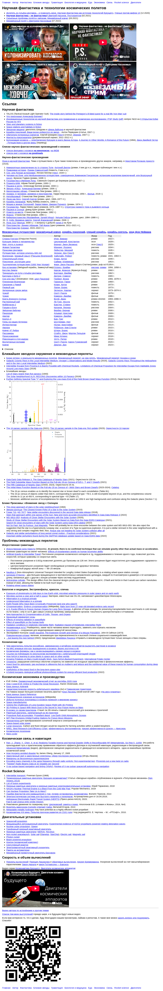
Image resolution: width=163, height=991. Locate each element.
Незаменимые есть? (16, 627)
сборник (77, 135)
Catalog (115, 487)
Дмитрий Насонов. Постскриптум (43, 15)
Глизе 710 (11, 512)
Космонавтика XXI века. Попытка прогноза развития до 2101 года (39, 812)
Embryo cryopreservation (36, 606)
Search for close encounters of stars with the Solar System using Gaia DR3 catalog (45, 522)
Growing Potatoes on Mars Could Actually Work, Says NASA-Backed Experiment (44, 659)
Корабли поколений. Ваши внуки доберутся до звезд (32, 132)
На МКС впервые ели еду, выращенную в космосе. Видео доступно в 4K (42, 648)
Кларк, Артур (60, 259)
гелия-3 (59, 222)
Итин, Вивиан (60, 238)
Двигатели (136, 2)
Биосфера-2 (12, 630)
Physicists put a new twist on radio (112, 761)
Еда (90, 2)
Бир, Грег (58, 319)
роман (103, 267)
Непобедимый (13, 196)
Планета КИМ (13, 183)
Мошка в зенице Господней (20, 204)
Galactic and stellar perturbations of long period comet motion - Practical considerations (47, 533)
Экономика (99, 2)
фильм (90, 194)
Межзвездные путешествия (18, 232)
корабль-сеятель (117, 232)
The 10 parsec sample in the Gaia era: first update (74, 428)
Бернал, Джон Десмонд (65, 244)
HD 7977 (21, 512)
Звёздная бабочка (11, 310)
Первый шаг (8, 287)
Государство (12, 207)
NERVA (41, 831)
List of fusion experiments (18, 783)
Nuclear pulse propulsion (18, 826)
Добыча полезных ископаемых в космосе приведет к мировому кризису (42, 699)
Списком (9, 349)
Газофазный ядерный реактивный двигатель (28, 829)
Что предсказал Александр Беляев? (24, 116)
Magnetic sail (79, 834)
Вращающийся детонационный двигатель (27, 824)
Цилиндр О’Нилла (15, 575)
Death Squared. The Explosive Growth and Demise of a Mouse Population (64, 632)
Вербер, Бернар (62, 310)
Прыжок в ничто (14, 186)
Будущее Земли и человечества (18, 241)
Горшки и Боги (9, 307)
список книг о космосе (24, 153)
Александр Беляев (31, 188)
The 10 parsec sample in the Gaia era (24, 428)
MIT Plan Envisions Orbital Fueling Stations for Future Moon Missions (39, 718)
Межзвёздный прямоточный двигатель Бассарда (30, 852)
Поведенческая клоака (17, 635)
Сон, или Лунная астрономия (20, 173)
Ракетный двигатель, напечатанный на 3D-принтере (32, 713)
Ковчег (5, 345)
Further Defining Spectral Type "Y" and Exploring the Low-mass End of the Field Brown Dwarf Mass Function (58, 379)
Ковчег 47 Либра (10, 330)
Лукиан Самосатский (37, 170)
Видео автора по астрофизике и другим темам (25, 910)
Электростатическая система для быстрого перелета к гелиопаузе (39, 796)
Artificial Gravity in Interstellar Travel (23, 554)
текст (60, 135)
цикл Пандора (41, 279)
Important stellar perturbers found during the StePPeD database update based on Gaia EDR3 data (53, 536)
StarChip (54, 834)
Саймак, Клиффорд (64, 261)
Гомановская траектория (78, 689)
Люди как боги (13, 199)
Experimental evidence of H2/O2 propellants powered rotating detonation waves (87, 824)
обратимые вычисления (64, 862)
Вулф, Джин (60, 299)
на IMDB (55, 150)
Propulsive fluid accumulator (19, 715)
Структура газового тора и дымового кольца (87, 207)
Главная (6, 2)
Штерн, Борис (61, 330)
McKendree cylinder (15, 580)
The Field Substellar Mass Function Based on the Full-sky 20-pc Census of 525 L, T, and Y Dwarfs (53, 482)
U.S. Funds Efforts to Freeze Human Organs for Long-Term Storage (38, 609)
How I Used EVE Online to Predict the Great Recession (32, 684)
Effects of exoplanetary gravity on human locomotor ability (75, 551)
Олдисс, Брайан (62, 267)
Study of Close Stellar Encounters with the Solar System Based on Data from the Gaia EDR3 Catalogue (55, 520)
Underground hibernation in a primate (24, 601)
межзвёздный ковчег (48, 232)
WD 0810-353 (13, 517)
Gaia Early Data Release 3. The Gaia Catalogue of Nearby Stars (37, 479)
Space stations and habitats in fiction (23, 127)
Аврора (6, 327)
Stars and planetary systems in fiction (24, 124)
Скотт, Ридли (60, 293)
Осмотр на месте (14, 212)
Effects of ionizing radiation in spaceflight (25, 619)
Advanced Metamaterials (18, 748)
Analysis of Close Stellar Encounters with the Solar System (49, 517)
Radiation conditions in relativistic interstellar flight (30, 625)
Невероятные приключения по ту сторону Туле (29, 167)
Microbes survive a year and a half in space (27, 596)
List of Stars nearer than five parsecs (23, 374)
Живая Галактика (11, 247)
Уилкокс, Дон (60, 253)
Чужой (5, 293)
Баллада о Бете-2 (11, 276)
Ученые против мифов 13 (127, 13)
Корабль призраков (15, 201)
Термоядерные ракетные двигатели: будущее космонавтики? (37, 778)
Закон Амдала (29, 864)
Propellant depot (42, 715)
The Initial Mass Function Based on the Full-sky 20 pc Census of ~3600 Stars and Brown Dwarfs (52, 487)
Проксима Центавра (12, 250)
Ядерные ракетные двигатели (21, 831)
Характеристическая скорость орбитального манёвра (33, 689)
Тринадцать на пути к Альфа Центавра (21, 273)
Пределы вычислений (17, 862)
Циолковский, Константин (66, 241)
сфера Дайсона (55, 129)
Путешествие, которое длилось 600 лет (22, 253)
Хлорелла (11, 661)
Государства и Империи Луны (21, 180)
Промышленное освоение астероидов (25, 697)
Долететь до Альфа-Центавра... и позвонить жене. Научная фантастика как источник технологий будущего (59, 13)
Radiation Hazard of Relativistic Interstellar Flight (78, 625)
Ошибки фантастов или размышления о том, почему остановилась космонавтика (47, 794)
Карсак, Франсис (62, 270)
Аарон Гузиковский (77, 342)
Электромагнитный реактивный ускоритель (27, 847)
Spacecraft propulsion (16, 821)
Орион (34, 826)
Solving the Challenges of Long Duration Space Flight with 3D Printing (39, 705)
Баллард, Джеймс (63, 273)
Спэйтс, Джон (60, 333)
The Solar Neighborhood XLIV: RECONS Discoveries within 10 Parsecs (40, 376)
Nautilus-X (11, 572)
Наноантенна (13, 720)
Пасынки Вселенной (42, 256)
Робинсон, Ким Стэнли (65, 327)
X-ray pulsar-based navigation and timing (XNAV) (29, 766)
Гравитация (57, 2)
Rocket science (121, 2)
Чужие (5, 296)
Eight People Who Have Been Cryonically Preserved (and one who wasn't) (41, 604)
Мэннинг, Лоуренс (63, 247)
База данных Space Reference (21, 694)
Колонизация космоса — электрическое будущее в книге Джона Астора (42, 140)
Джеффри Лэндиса (65, 638)
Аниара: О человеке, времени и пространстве (29, 194)
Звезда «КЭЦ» (13, 188)
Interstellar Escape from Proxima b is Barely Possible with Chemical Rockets (42, 366)
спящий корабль (96, 232)
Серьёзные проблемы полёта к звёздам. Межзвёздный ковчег (37, 18)
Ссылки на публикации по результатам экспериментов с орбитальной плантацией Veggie (50, 654)
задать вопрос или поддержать (133, 918)
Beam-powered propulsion (18, 839)
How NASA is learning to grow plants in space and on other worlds (37, 656)
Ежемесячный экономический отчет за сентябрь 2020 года (48, 681)
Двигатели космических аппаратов (58, 868)
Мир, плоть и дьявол (12, 244)
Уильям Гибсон (62, 217)
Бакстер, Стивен (62, 304)
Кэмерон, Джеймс (62, 296)
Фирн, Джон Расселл (64, 264)
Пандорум (7, 313)
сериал (25, 228)
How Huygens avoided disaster (21, 753)
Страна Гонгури (10, 238)
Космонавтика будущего (28, 868)
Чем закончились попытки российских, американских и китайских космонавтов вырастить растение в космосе (61, 646)
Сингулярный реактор (17, 845)
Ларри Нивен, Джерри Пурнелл (50, 204)
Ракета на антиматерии (17, 850)
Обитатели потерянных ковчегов (22, 135)
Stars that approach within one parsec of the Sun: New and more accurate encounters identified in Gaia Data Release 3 (63, 515)
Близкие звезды (41, 2)
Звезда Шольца (14, 509)
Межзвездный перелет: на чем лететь (77, 358)
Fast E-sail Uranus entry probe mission (24, 801)
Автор (15, 2)
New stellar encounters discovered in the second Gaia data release (59, 512)
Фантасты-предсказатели (19, 137)
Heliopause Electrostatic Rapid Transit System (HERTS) (33, 799)
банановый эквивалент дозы (20, 617)
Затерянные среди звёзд (14, 290)
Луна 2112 (11, 222)
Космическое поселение (18, 731)
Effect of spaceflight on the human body (25, 622)
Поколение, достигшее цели (16, 261)
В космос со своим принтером (21, 710)
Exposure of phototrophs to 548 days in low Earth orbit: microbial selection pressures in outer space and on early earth (62, 593)
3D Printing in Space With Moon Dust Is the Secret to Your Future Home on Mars (44, 707)
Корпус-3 (6, 319)
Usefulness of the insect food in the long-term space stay (33, 669)
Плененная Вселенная (13, 281)
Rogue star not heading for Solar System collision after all (77, 530)
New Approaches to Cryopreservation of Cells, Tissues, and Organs (38, 614)
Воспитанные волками (13, 342)
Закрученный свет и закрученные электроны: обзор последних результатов (44, 756)
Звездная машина (15, 129)
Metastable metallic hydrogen (20, 809)
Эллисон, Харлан (62, 290)
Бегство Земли (9, 270)
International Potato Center (97, 659)
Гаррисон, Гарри (62, 281)
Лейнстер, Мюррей (63, 250)
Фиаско (10, 215)
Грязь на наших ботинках (14, 322)
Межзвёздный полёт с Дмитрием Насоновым (28, 21)
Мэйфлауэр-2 (9, 304)
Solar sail (35, 834)
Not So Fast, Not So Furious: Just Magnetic (27, 525)
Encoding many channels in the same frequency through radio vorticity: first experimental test (50, 761)
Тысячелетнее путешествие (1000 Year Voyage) (25, 264)
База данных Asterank (17, 686)
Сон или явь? (9, 279)
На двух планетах (111, 691)
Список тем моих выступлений (17, 914)
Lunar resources (14, 726)
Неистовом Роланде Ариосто (139, 161)
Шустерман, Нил (62, 322)
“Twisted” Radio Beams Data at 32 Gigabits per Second (32, 764)
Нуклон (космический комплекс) (22, 842)
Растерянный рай (11, 302)
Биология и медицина (75, 2)
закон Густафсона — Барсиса (53, 864)
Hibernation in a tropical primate (21, 598)
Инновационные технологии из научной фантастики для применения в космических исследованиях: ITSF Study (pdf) (64, 119)
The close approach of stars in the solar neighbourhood (32, 507)
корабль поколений (73, 232)
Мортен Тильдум (77, 333)
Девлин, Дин (60, 345)
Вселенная (7, 256)
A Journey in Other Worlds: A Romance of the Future (104, 140)
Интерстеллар (9, 324)
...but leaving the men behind (20, 638)
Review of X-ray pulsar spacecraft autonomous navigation (81, 766)
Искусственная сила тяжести (20, 549)
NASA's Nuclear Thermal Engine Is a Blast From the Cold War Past (38, 788)
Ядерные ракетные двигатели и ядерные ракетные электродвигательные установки (48, 786)
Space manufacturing (16, 702)
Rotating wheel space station (20, 585)
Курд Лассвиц (69, 691)
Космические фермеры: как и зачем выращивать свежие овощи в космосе (43, 651)
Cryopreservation (14, 606)
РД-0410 (50, 831)
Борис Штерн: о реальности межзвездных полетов (31, 358)
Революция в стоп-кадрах (15, 339)
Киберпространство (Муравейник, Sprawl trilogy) (30, 217)
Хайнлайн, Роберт (63, 256)
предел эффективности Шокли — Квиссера (103, 728)
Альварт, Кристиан (63, 313)
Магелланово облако (16, 191)
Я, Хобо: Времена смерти (19, 220)
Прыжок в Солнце (15, 209)
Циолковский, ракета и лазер (63, 804)
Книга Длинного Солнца (14, 299)
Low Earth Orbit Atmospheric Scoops (68, 715)
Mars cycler (11, 734)
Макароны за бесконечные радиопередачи (27, 758)
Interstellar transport (15, 775)
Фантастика (26, 2)
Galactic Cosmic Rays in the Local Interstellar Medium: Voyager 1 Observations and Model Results (53, 360)
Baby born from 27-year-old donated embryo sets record (87, 606)
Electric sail (65, 834)
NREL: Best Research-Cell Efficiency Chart (26, 728)
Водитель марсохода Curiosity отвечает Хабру (29, 807)
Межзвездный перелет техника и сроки (116, 358)
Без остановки (9, 267)
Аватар (6, 316)
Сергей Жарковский (43, 220)
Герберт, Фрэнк (61, 279)
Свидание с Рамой (11, 284)
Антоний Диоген (63, 167)
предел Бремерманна (88, 862)
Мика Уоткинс (60, 336)
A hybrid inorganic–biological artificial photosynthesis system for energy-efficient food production (51, 672)
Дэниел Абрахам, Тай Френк (35, 225)
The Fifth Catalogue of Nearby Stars (23, 484)
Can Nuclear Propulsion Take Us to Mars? (26, 791)
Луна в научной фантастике (16, 161)
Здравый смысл (22, 256)
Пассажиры (8, 333)
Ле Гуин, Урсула (62, 302)
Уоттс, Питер (60, 339)
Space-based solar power (18, 723)
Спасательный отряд (12, 259)
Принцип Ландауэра (39, 862)
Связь (110, 2)
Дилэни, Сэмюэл (62, 276)
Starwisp (45, 834)
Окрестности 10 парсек (117, 428)
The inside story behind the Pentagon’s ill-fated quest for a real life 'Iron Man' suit (88, 114)
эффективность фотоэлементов (65, 728)
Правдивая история (16, 170)
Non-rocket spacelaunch (17, 834)
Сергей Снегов (29, 199)
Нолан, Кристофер (63, 324)
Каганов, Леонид (62, 307)
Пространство (13, 225)
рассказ (95, 267)
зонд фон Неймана (140, 232)
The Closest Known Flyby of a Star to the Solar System (49, 509)
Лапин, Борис (60, 287)
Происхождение (10, 336)
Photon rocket (13, 837)
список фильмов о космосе (27, 150)
